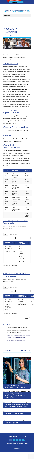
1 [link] (26, 269)
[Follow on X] (14, 440)
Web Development (11, 423)
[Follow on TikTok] (20, 440)
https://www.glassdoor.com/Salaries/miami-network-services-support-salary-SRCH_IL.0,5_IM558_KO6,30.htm (18, 337)
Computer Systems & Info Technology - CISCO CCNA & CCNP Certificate (15, 396)
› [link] (29, 269)
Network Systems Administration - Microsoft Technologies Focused (16, 405)
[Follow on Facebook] (10, 440)
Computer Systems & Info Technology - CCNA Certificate (15, 386)
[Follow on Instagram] (17, 440)
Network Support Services (14, 413)
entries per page (12, 234)
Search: (13, 238)
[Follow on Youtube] (23, 440)
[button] (29, 15)
